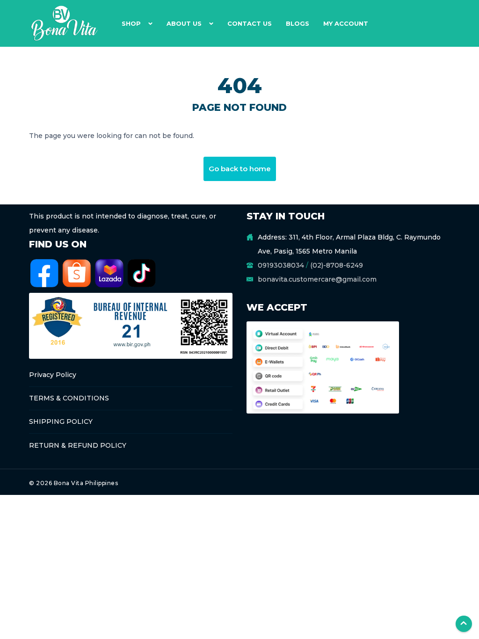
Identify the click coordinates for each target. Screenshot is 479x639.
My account (345, 23)
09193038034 (281, 265)
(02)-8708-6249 (336, 265)
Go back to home (240, 168)
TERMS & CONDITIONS (69, 398)
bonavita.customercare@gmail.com (317, 279)
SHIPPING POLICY (61, 421)
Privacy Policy (52, 374)
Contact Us (249, 23)
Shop (131, 23)
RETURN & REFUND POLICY (77, 445)
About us (184, 23)
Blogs (297, 23)
